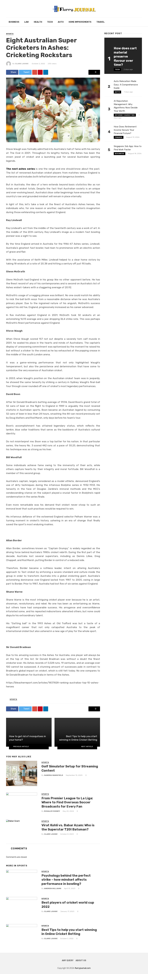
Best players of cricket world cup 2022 (67, 904)
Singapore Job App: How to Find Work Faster (127, 148)
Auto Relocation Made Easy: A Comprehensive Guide (126, 84)
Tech (50, 22)
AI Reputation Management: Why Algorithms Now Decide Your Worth (126, 106)
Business (14, 22)
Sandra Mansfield (53, 775)
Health (38, 22)
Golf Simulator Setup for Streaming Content (69, 768)
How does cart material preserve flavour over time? (125, 56)
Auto (61, 22)
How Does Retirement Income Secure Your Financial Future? (125, 130)
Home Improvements (80, 22)
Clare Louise (21, 64)
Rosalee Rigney (52, 811)
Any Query (67, 960)
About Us (81, 960)
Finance (118, 137)
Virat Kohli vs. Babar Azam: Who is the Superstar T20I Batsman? (67, 827)
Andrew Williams (52, 888)
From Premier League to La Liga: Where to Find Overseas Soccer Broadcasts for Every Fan (67, 802)
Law (26, 22)
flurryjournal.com (83, 968)
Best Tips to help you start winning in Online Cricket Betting (69, 932)
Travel (100, 22)
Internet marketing (125, 115)
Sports (10, 34)
